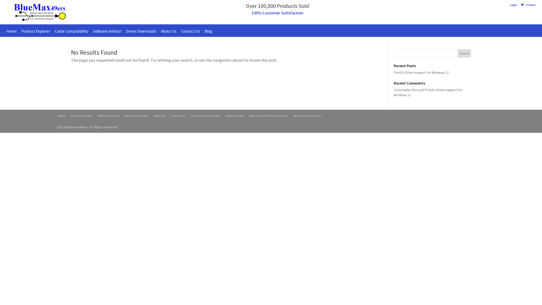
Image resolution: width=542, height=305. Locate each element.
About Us (168, 31)
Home (11, 31)
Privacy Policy (234, 116)
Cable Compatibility (71, 31)
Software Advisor (107, 31)
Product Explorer (35, 31)
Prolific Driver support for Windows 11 (421, 72)
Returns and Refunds (307, 116)
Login (513, 5)
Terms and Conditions (205, 116)
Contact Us (190, 31)
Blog (208, 31)
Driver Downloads (141, 31)
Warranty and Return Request (268, 116)
